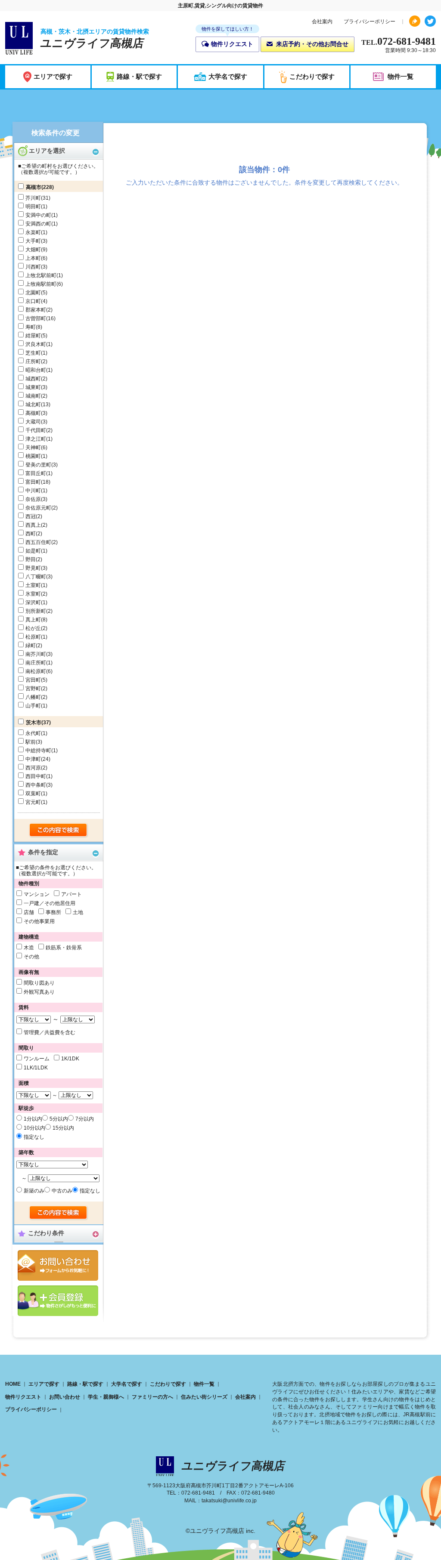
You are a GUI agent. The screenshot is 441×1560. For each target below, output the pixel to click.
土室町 (33, 585)
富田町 (33, 482)
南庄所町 (35, 663)
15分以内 (63, 1128)
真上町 (33, 620)
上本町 (33, 258)
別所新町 (35, 611)
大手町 (33, 241)
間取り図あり (39, 983)
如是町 (33, 551)
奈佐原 (33, 499)
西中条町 (35, 785)
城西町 (33, 379)
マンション (37, 894)
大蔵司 (33, 422)
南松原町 (35, 671)
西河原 (33, 768)
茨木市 (33, 723)
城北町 (33, 405)
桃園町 (33, 456)
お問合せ (58, 1265)
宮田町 (33, 680)
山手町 (33, 706)
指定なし (34, 1137)
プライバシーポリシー (369, 22)
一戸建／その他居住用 (49, 903)
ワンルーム (37, 1059)
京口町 (33, 301)
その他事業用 (39, 921)
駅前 (30, 742)
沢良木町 (35, 344)
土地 (78, 912)
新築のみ (34, 1191)
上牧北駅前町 (40, 275)
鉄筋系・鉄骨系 (64, 948)
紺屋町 (33, 336)
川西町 (33, 267)
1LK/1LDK (36, 1068)
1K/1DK (70, 1059)
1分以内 (33, 1119)
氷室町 (33, 594)
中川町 (33, 491)
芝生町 (33, 353)
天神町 (33, 448)
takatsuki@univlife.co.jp (229, 1501)
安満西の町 (38, 224)
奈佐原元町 (38, 508)
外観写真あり (39, 992)
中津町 (33, 759)
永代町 (33, 733)
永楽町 (33, 232)
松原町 (33, 637)
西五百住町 (38, 542)
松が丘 (33, 628)
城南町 (33, 396)
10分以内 (34, 1128)
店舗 (29, 912)
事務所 (53, 912)
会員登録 (58, 1300)
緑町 (30, 646)
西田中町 (35, 776)
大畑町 (33, 250)
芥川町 (33, 198)
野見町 (33, 568)
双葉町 (33, 794)
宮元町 (33, 802)
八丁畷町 (35, 577)
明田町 (33, 207)
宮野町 (33, 689)
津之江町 (35, 439)
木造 (29, 948)
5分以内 (59, 1119)
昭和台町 (35, 370)
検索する (58, 830)
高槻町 (33, 413)
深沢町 (33, 602)
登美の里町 (38, 465)
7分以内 (84, 1119)
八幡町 (33, 697)
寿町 (30, 327)
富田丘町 (35, 473)
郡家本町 (35, 310)
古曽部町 (35, 318)
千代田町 (35, 430)
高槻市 (33, 187)
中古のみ (62, 1191)
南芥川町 (35, 654)
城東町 (33, 387)
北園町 (33, 293)
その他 (31, 957)
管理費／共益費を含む (49, 1032)
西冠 (30, 516)
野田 (30, 559)
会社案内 (322, 22)
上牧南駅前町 (40, 284)
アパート (71, 894)
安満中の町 (38, 215)
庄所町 (33, 361)
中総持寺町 (38, 751)
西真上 (33, 525)
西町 (30, 534)
